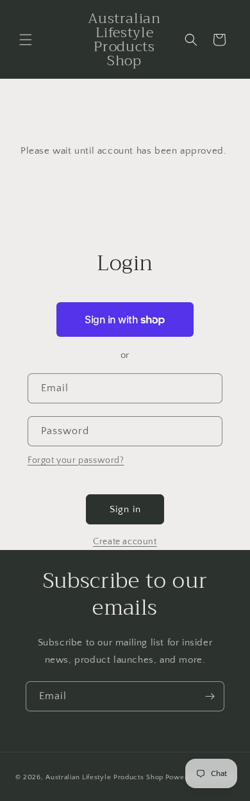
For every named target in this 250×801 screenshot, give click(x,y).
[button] (26, 40)
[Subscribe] (210, 696)
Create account (124, 542)
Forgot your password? (76, 460)
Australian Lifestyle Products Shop (104, 777)
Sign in (125, 509)
